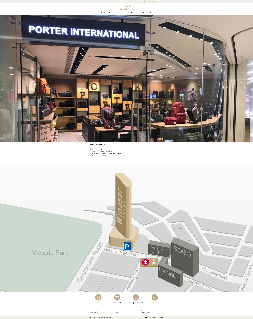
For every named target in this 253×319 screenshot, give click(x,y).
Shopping (133, 12)
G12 (101, 149)
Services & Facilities (145, 312)
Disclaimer (91, 317)
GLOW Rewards (121, 12)
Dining (142, 12)
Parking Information (95, 314)
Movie (150, 12)
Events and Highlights (106, 12)
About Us (143, 310)
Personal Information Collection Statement (103, 317)
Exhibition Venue (144, 314)
